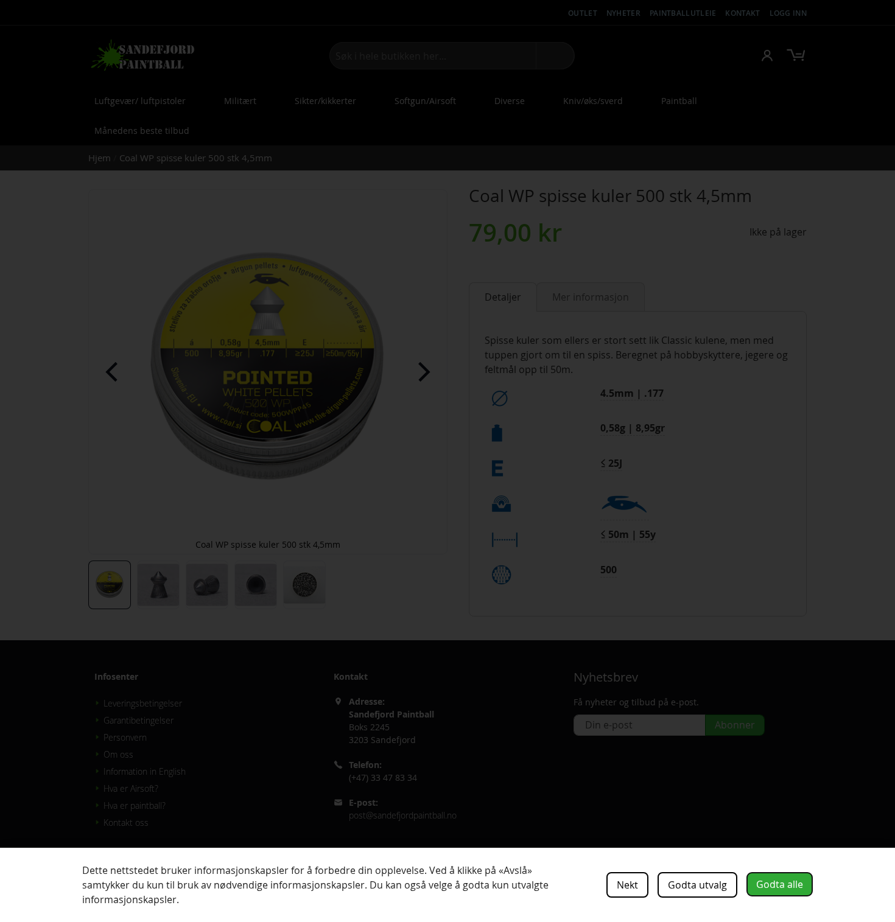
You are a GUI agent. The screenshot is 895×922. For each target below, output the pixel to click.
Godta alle (779, 884)
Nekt (627, 885)
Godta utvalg (697, 885)
